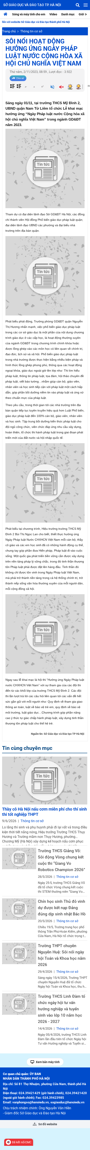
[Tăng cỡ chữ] (42, 86)
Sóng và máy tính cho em (28, 14)
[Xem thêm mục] (86, 14)
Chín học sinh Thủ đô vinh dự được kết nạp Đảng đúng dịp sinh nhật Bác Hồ (62, 907)
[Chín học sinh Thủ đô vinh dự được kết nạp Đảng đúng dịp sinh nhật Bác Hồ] (19, 909)
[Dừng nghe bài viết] (61, 87)
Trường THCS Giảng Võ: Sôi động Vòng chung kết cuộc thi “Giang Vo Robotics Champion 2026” (61, 860)
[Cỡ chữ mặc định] (34, 86)
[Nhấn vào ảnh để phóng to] (45, 168)
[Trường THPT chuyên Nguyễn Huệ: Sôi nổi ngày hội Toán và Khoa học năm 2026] (19, 953)
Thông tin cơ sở (31, 31)
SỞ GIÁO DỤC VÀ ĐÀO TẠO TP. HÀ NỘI (32, 5)
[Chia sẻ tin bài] (18, 78)
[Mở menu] (86, 5)
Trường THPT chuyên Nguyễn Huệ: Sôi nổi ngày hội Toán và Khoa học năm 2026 (62, 955)
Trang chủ (9, 31)
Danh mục (68, 14)
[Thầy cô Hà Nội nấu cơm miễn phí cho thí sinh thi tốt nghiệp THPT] (44, 780)
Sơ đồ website (47, 1124)
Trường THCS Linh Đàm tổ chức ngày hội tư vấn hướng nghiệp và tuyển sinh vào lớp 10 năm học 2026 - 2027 (61, 1009)
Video (53, 14)
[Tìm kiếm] (78, 5)
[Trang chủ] (6, 14)
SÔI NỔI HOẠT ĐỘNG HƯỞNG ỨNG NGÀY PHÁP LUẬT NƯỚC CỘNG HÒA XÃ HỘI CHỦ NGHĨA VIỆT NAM (43, 52)
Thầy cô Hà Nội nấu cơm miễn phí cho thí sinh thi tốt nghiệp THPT (44, 812)
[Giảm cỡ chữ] (26, 86)
